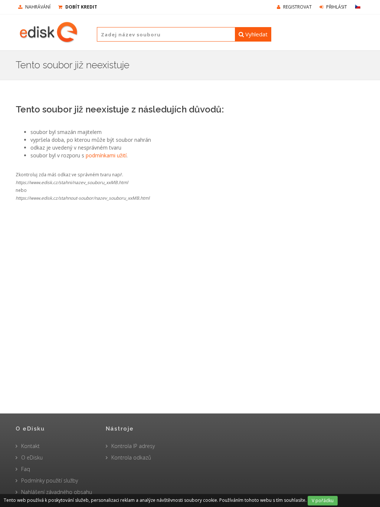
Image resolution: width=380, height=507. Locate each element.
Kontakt (30, 445)
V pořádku (323, 500)
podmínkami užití (106, 155)
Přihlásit (336, 7)
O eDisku (32, 457)
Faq (25, 468)
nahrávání (37, 7)
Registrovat (297, 7)
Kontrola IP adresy (133, 445)
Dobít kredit (80, 7)
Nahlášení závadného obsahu (56, 491)
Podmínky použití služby (49, 480)
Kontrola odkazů (131, 457)
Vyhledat (256, 34)
